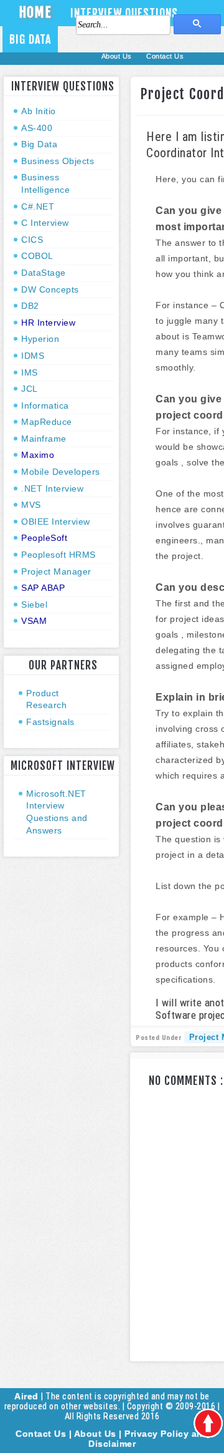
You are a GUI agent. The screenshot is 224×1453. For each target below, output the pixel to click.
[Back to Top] (208, 1424)
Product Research (46, 699)
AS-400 (36, 128)
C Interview (45, 223)
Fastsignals (50, 722)
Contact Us (165, 56)
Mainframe (44, 439)
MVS (31, 505)
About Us (117, 56)
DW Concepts (50, 289)
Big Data (30, 39)
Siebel (34, 605)
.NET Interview (52, 488)
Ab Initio (38, 111)
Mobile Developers (60, 472)
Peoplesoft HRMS (58, 555)
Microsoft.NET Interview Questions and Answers (57, 812)
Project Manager (56, 571)
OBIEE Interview (55, 522)
